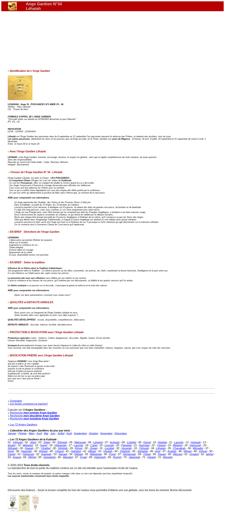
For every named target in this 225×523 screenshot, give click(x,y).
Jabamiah (134, 457)
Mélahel (177, 445)
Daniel (11, 454)
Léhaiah (161, 448)
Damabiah (49, 457)
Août (69, 433)
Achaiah (115, 442)
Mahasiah (80, 442)
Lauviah (178, 442)
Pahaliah (126, 445)
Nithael (78, 454)
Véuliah (107, 451)
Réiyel (79, 448)
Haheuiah (195, 445)
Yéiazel (59, 451)
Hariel (43, 445)
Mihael (188, 451)
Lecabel (109, 448)
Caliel (93, 445)
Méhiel (32, 457)
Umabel (194, 454)
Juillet (60, 433)
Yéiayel (161, 445)
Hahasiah (28, 454)
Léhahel (98, 442)
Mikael (92, 451)
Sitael (46, 442)
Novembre (106, 433)
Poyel (112, 454)
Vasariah (126, 448)
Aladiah (162, 442)
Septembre (80, 433)
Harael (162, 454)
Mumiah (167, 457)
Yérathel (46, 448)
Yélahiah (125, 451)
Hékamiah (61, 445)
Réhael (43, 451)
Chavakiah (179, 448)
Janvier (12, 433)
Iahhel (209, 454)
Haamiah (26, 451)
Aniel (11, 451)
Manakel (68, 457)
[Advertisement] (111, 39)
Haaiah (29, 448)
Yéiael (147, 454)
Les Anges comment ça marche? (29, 403)
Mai (46, 433)
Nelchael (144, 445)
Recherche (33, 412)
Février (22, 433)
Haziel (147, 442)
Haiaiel (151, 457)
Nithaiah (13, 448)
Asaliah (172, 451)
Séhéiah (63, 448)
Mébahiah (96, 454)
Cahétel (131, 442)
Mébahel (28, 445)
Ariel (157, 451)
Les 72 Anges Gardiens (23, 424)
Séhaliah (142, 451)
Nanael (63, 454)
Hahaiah (196, 442)
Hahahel (76, 451)
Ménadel (198, 448)
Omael (94, 448)
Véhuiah (18, 442)
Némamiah (129, 454)
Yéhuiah (144, 448)
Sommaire (16, 400)
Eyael (83, 457)
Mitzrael (177, 454)
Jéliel (33, 442)
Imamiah (46, 454)
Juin (52, 433)
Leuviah (109, 445)
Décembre (121, 433)
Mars (32, 433)
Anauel (17, 457)
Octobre (93, 433)
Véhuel (203, 451)
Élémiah (62, 442)
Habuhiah (100, 457)
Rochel (117, 457)
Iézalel (11, 445)
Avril (39, 433)
